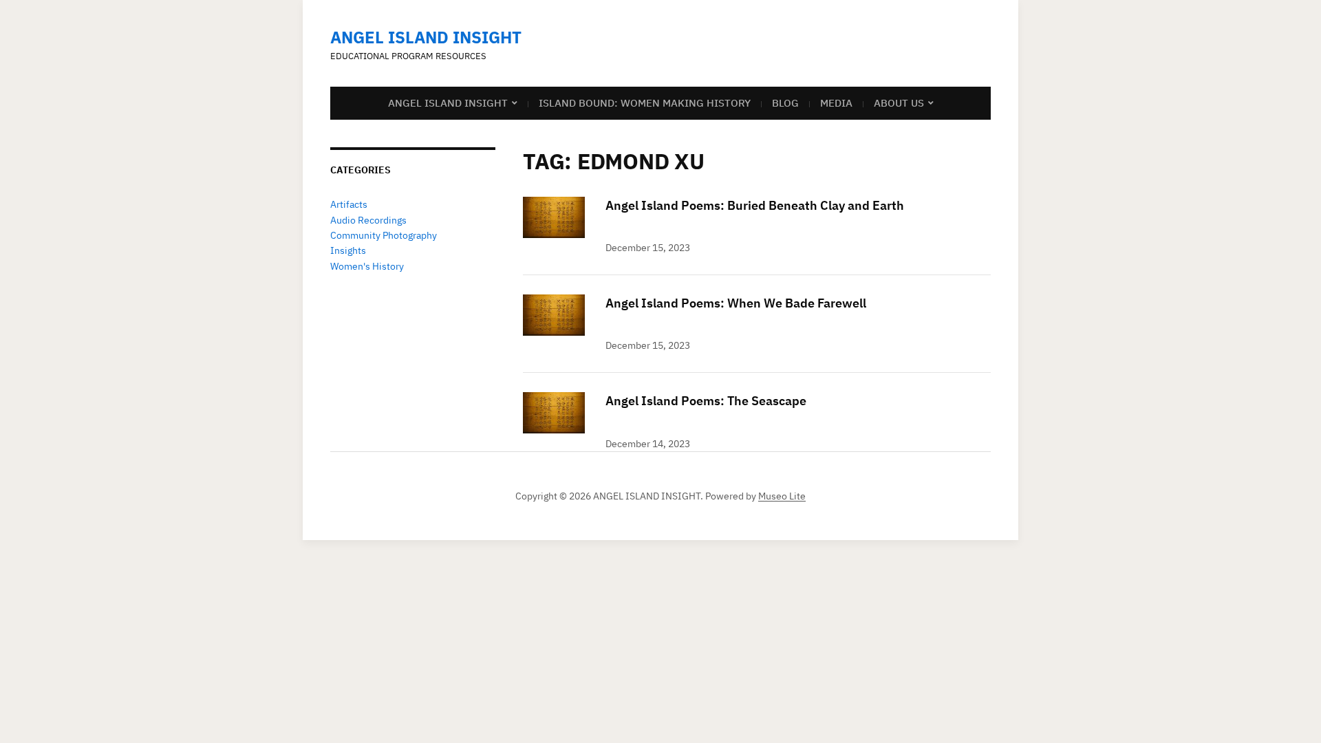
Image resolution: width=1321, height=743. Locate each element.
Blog (785, 102)
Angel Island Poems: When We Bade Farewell (735, 303)
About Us (899, 102)
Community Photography (383, 235)
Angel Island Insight (448, 102)
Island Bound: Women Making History (645, 102)
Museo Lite (782, 496)
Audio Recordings (368, 220)
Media (836, 102)
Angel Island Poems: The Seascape (705, 401)
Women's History (367, 266)
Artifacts (348, 204)
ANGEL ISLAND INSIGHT (426, 37)
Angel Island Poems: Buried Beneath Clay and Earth (754, 205)
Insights (348, 250)
